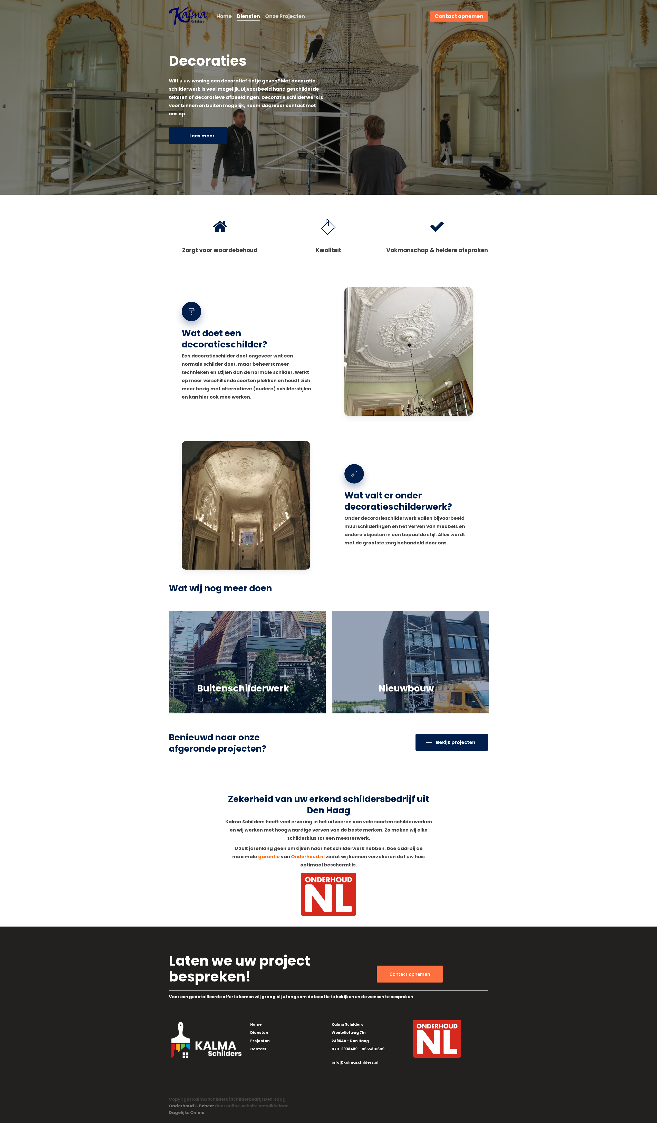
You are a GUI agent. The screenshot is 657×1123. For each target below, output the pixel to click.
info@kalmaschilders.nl (355, 1062)
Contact (258, 1049)
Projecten (260, 1040)
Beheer (206, 1106)
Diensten (259, 1032)
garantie (269, 856)
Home (256, 1024)
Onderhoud (181, 1106)
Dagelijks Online (186, 1113)
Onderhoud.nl (308, 856)
